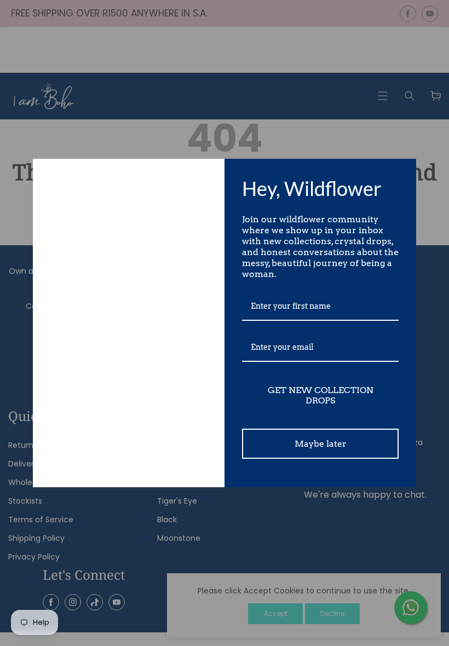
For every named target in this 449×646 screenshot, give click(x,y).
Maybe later (321, 444)
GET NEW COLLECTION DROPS (320, 395)
